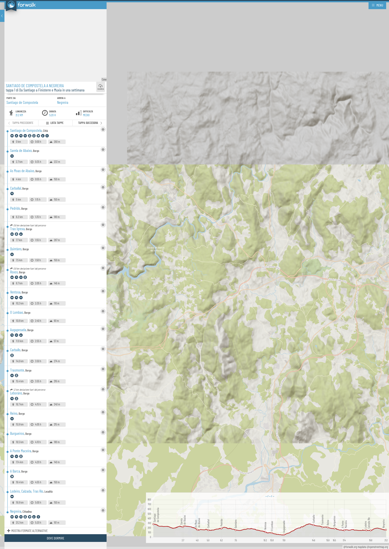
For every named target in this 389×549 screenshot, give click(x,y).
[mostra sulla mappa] (103, 129)
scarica (100, 89)
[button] (2, 16)
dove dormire (55, 538)
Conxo (105, 79)
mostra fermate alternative (29, 531)
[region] (194, 274)
